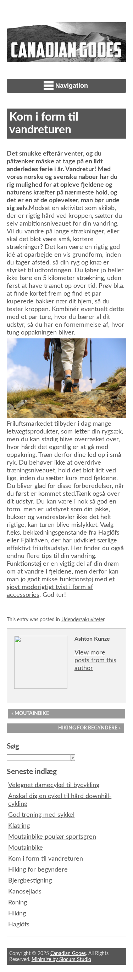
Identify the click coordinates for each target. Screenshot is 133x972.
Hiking (17, 913)
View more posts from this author (95, 660)
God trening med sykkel (41, 815)
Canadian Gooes (68, 953)
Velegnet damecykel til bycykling (53, 785)
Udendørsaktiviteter (82, 619)
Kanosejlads (24, 892)
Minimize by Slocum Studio (61, 959)
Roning (17, 903)
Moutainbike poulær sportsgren (52, 837)
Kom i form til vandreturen (45, 859)
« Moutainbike (30, 713)
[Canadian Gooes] (67, 58)
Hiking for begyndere (38, 870)
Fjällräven (34, 540)
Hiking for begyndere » (89, 728)
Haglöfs (109, 533)
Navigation (71, 85)
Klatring (19, 826)
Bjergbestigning (30, 881)
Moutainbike (25, 848)
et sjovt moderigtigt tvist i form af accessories (61, 587)
